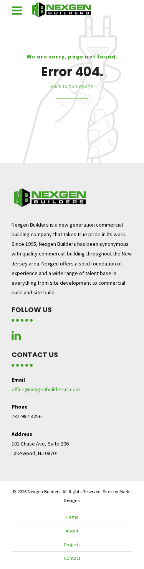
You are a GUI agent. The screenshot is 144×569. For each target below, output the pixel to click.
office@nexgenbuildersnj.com (46, 389)
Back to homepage (72, 86)
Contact (72, 558)
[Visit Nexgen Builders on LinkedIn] (16, 337)
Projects (72, 544)
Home (72, 517)
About (72, 531)
